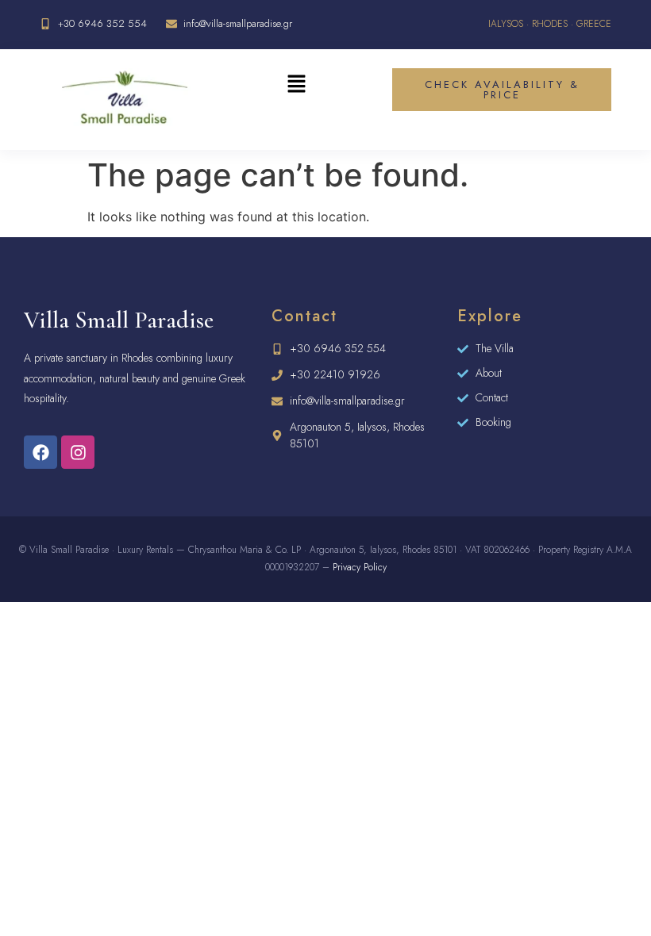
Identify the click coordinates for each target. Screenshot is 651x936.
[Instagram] (77, 452)
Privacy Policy (360, 567)
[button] (296, 85)
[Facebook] (40, 452)
